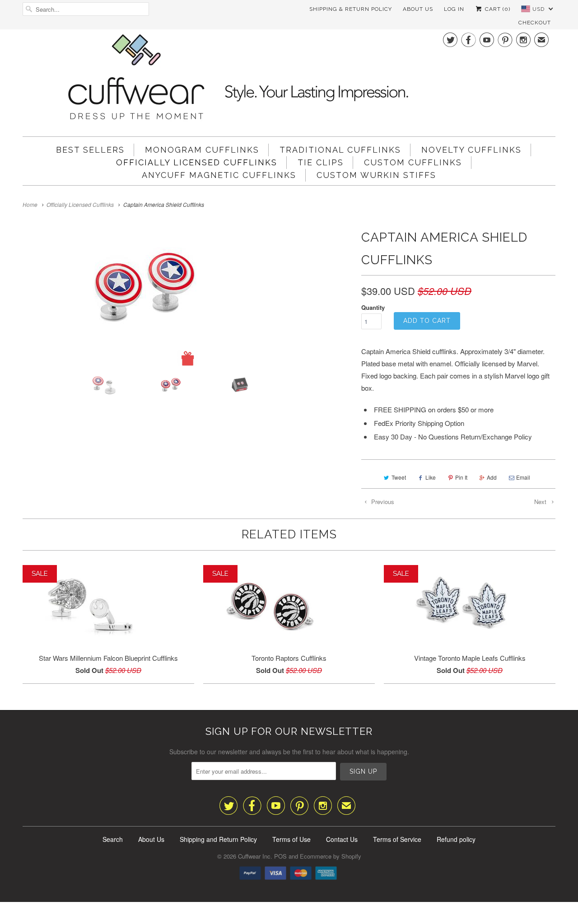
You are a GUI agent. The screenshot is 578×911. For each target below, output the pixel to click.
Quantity (373, 307)
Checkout (534, 22)
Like (430, 477)
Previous (381, 501)
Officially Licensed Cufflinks (196, 162)
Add (492, 477)
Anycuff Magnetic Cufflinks (219, 175)
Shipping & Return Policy (350, 9)
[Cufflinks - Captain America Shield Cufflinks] (187, 296)
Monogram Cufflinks (202, 149)
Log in (454, 9)
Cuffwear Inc (254, 856)
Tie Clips (321, 162)
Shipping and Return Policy (218, 839)
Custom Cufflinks (413, 162)
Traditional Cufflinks (340, 149)
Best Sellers (90, 149)
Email (523, 477)
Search (113, 839)
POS (280, 856)
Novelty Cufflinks (471, 149)
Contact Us (342, 839)
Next (541, 501)
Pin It (461, 477)
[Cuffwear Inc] (289, 79)
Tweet (399, 477)
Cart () (496, 9)
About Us (418, 9)
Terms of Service (397, 839)
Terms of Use (291, 839)
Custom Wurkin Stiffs (376, 175)
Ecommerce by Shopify (330, 856)
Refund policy (456, 839)
